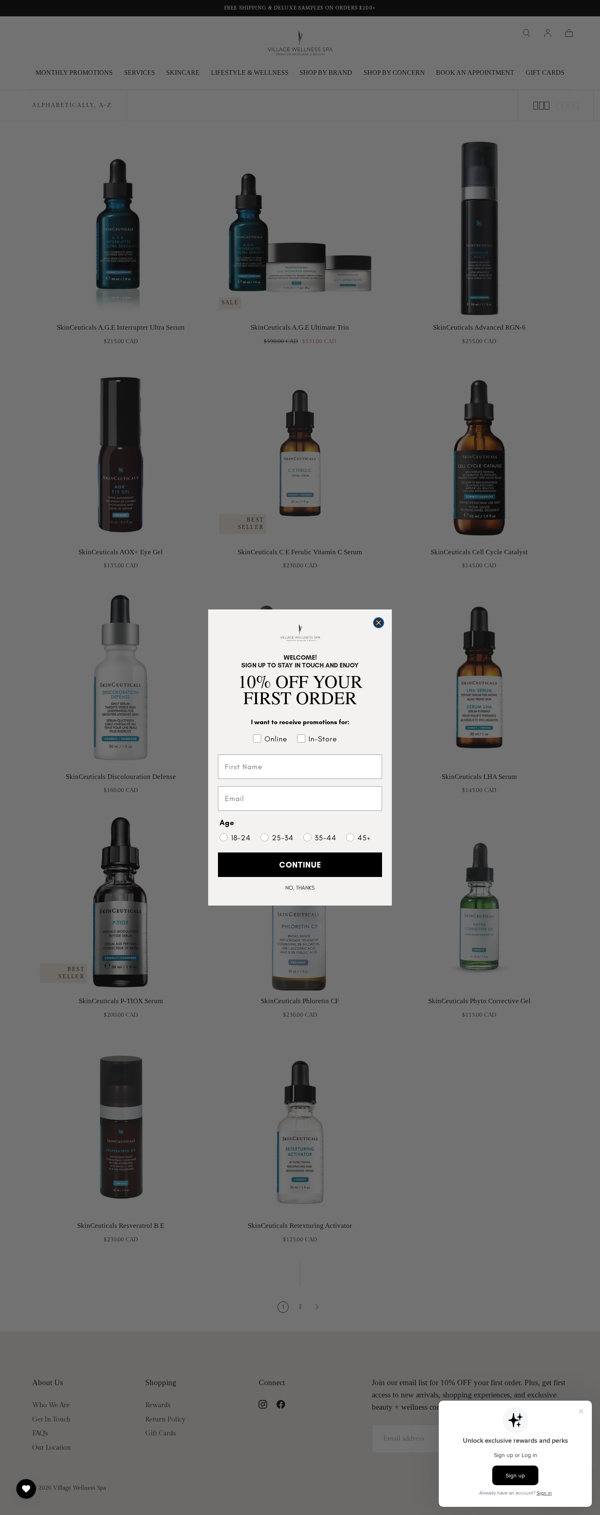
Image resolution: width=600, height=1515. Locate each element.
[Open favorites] (26, 1489)
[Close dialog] (378, 623)
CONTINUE (300, 865)
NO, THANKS (300, 887)
